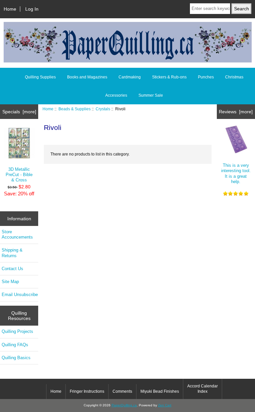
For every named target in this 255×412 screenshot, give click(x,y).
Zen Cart (164, 405)
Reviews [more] (236, 111)
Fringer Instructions (87, 391)
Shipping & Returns (12, 253)
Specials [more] (19, 111)
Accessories (116, 95)
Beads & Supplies (74, 109)
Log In (32, 9)
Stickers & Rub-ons (169, 77)
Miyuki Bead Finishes (159, 391)
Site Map (10, 281)
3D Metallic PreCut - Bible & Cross (19, 174)
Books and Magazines (87, 77)
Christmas (234, 77)
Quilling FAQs (15, 344)
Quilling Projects (17, 331)
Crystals (103, 109)
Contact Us (12, 268)
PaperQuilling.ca (124, 405)
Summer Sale (150, 95)
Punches (206, 77)
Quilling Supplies (40, 77)
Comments (122, 391)
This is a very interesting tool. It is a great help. (236, 173)
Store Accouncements (17, 234)
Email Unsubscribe (20, 294)
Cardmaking (130, 77)
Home (10, 9)
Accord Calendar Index (202, 389)
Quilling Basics (16, 357)
